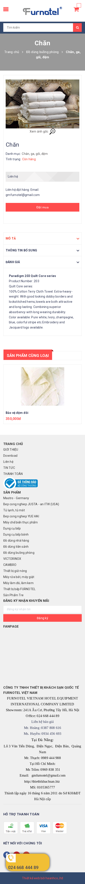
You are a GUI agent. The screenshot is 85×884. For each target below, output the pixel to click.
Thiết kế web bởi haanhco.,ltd (42, 878)
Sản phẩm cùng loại (28, 355)
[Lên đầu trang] (76, 871)
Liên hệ (8, 461)
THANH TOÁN (13, 474)
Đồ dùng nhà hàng (16, 540)
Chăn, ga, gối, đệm (35, 153)
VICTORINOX (12, 558)
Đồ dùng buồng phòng (18, 552)
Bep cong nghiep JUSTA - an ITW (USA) (31, 504)
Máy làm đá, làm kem (18, 583)
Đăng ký (42, 618)
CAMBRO (10, 565)
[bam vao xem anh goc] (42, 103)
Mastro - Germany (16, 498)
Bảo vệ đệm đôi (17, 412)
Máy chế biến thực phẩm (20, 522)
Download (10, 455)
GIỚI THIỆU (10, 449)
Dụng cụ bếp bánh (16, 534)
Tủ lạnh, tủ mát (14, 510)
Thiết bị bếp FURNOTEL (19, 589)
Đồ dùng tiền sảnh (16, 546)
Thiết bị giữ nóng (15, 571)
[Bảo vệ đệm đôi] (42, 386)
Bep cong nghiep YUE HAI (21, 516)
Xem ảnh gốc (39, 131)
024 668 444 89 (23, 867)
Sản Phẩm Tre (13, 595)
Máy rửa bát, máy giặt (18, 577)
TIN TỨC (9, 468)
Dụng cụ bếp (12, 528)
